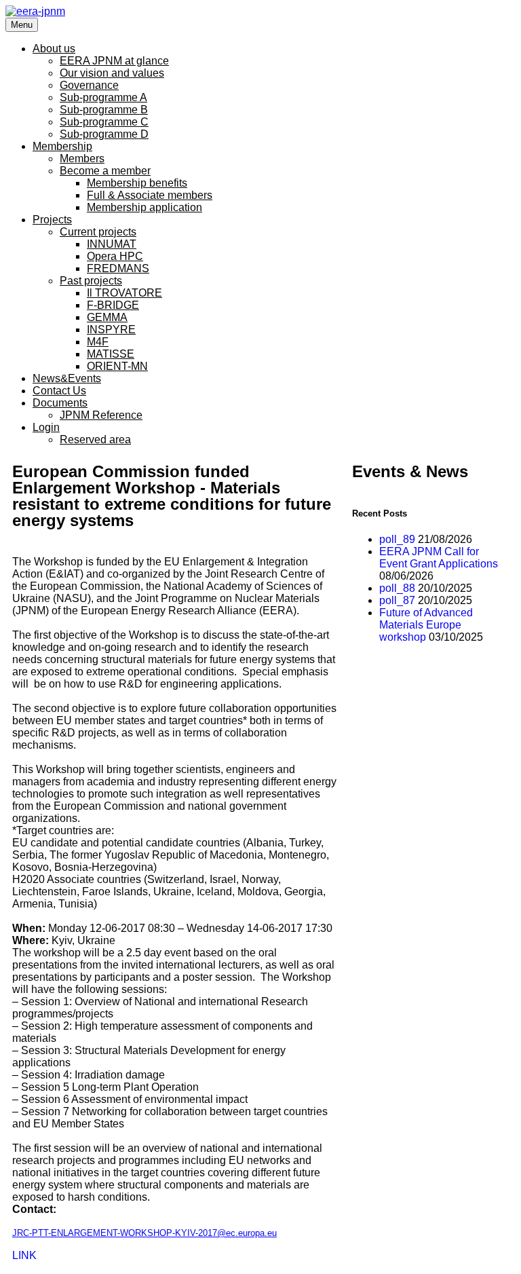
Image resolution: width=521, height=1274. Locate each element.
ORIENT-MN (117, 366)
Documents (60, 403)
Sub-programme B (104, 109)
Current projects (98, 232)
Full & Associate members (149, 195)
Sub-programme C (104, 122)
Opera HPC (115, 256)
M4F (98, 342)
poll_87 (397, 600)
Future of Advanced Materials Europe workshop (426, 625)
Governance (89, 85)
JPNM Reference (101, 415)
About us (54, 48)
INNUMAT (111, 244)
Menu (22, 25)
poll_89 (397, 539)
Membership (62, 146)
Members (82, 158)
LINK (24, 1255)
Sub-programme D (104, 134)
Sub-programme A (103, 97)
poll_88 (397, 588)
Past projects (91, 280)
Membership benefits (137, 183)
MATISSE (110, 354)
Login (46, 427)
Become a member (105, 170)
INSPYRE (111, 329)
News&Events (67, 378)
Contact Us (59, 390)
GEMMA (107, 317)
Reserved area (95, 439)
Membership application (144, 207)
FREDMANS (118, 268)
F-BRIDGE (113, 305)
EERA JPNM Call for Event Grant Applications (438, 557)
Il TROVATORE (124, 293)
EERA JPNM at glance (114, 61)
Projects (52, 219)
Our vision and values (112, 73)
